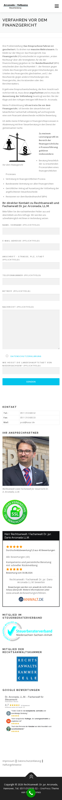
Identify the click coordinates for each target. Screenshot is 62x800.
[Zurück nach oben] (31, 777)
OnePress (45, 788)
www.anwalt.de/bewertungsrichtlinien (26, 592)
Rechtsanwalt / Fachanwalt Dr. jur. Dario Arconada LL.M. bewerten (31, 581)
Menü (56, 6)
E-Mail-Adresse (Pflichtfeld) (21, 240)
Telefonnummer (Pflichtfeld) (21, 275)
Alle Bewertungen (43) (18, 556)
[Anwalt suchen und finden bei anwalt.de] (31, 600)
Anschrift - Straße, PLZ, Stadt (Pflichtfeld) (23, 258)
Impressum (8, 760)
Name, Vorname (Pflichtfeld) (21, 225)
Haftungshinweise (11, 764)
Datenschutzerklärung (26, 356)
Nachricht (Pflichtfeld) (18, 307)
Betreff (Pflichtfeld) (16, 291)
